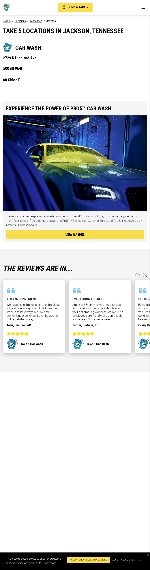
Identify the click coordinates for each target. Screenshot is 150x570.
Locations (20, 21)
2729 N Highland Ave (20, 58)
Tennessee (36, 21)
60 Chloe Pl (12, 79)
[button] (148, 554)
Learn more (49, 563)
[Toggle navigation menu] (143, 7)
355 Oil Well (12, 68)
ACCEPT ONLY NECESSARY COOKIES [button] (88, 559)
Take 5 (7, 21)
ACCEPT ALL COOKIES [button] (123, 559)
